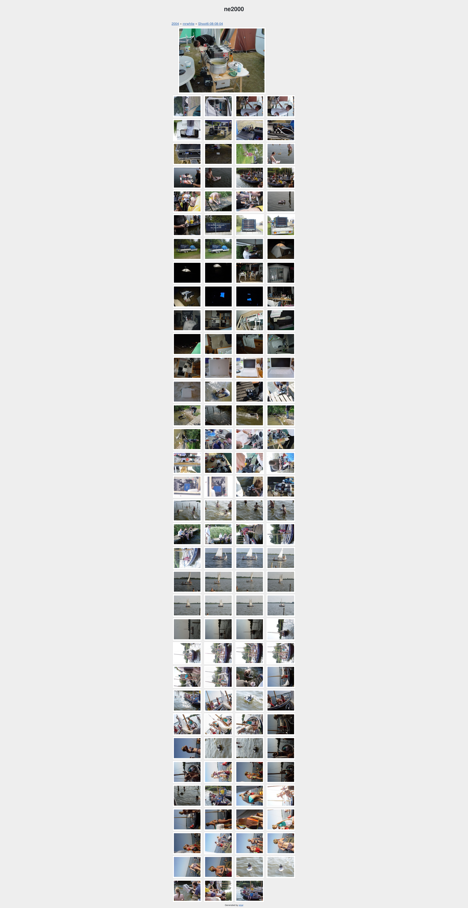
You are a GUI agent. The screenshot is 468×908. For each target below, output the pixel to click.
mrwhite (188, 23)
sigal (241, 905)
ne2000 (234, 9)
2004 (175, 23)
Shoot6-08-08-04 (210, 23)
